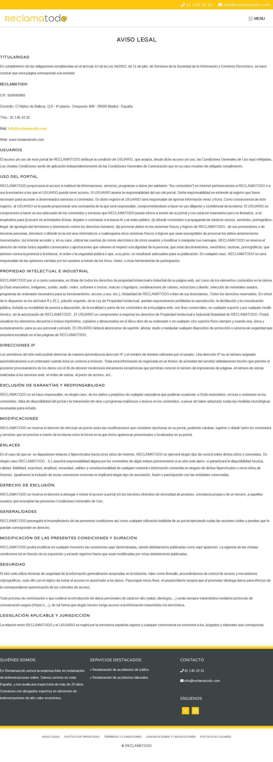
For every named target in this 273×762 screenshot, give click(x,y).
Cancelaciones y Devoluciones (171, 736)
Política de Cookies (215, 736)
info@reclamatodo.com (246, 5)
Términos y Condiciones (123, 736)
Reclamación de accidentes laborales (120, 677)
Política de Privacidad (82, 736)
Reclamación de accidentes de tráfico (120, 669)
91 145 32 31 (199, 5)
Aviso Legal (51, 736)
